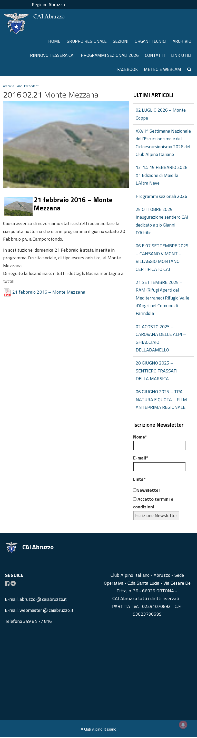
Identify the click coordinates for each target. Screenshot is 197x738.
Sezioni (121, 41)
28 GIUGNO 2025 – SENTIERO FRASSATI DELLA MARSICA (157, 370)
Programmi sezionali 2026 (110, 55)
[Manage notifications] (183, 725)
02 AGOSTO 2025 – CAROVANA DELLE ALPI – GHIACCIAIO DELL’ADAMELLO (161, 338)
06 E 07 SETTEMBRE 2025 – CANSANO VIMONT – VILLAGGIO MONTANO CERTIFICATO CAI (162, 257)
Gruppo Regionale (87, 41)
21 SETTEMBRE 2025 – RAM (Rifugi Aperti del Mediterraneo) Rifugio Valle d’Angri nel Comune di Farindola (162, 298)
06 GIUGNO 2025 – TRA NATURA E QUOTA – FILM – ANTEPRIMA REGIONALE (163, 399)
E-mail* (140, 457)
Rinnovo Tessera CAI (52, 55)
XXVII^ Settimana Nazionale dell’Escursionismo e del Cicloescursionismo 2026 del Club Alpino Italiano (163, 142)
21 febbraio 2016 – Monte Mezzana (48, 291)
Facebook (127, 69)
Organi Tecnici (150, 41)
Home (54, 41)
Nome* (140, 436)
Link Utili (181, 55)
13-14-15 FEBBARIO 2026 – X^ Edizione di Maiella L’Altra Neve (163, 175)
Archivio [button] (182, 41)
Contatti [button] (155, 55)
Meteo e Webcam (162, 69)
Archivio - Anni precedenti (21, 85)
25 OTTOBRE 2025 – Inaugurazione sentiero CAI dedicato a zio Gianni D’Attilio (162, 221)
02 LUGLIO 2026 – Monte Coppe (161, 113)
